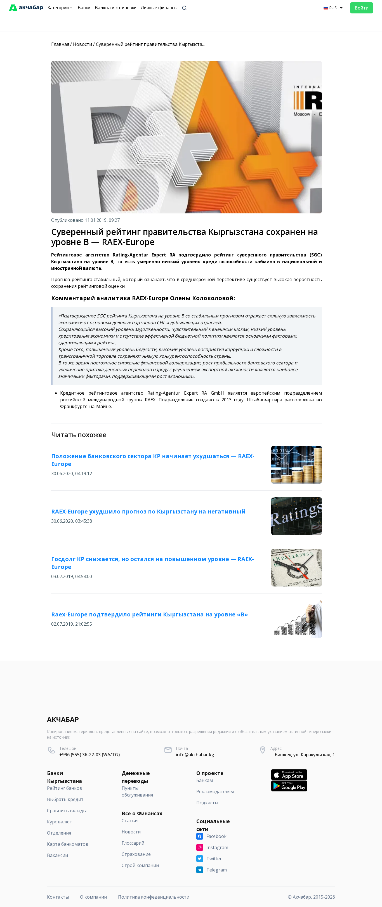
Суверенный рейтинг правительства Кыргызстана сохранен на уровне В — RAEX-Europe (193, 44)
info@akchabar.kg (195, 754)
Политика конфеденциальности (153, 897)
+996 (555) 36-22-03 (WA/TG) (89, 754)
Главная (60, 44)
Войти (362, 8)
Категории (58, 7)
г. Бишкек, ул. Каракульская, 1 (302, 754)
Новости (82, 44)
